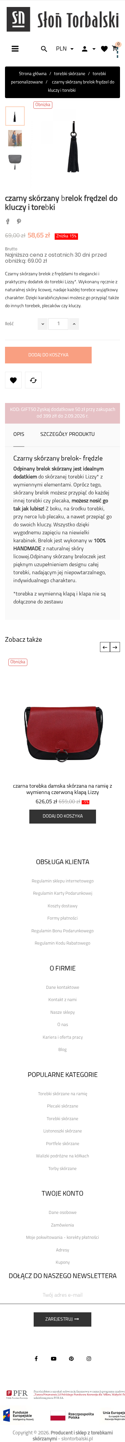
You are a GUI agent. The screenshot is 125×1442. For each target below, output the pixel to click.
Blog (62, 1050)
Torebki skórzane (62, 1119)
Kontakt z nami (62, 1000)
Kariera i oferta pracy (63, 1037)
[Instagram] (89, 1359)
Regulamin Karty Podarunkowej (62, 893)
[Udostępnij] (7, 222)
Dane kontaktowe (62, 987)
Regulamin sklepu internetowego (63, 881)
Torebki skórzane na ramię (62, 1094)
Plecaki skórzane (62, 1106)
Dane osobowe (63, 1213)
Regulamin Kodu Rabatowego (62, 943)
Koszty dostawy (62, 906)
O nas (62, 1025)
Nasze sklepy (62, 1012)
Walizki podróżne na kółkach (62, 1156)
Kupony (63, 1262)
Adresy (62, 1250)
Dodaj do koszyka (48, 355)
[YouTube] (54, 1359)
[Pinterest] (19, 222)
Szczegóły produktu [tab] (67, 434)
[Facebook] (36, 1359)
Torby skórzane (62, 1169)
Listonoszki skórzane (62, 1131)
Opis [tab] (18, 434)
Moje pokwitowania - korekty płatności (62, 1238)
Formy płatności (62, 918)
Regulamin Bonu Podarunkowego (62, 931)
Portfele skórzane (62, 1144)
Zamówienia (62, 1225)
